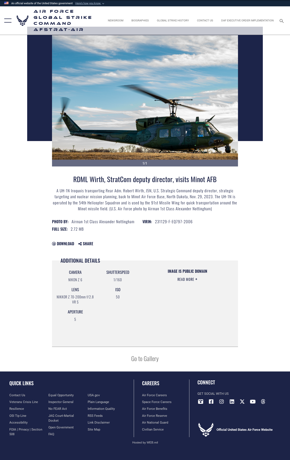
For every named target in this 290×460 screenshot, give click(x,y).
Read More (186, 279)
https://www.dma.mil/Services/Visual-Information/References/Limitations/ (182, 321)
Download (65, 243)
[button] (90, 3)
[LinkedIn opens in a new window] (232, 401)
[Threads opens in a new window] (263, 401)
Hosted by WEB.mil (145, 442)
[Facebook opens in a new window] (211, 401)
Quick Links (21, 383)
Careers (150, 383)
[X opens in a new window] (242, 401)
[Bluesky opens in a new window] (273, 400)
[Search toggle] (282, 20)
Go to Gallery (145, 358)
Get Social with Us (213, 394)
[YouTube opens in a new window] (252, 401)
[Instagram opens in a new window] (221, 401)
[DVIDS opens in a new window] (200, 401)
